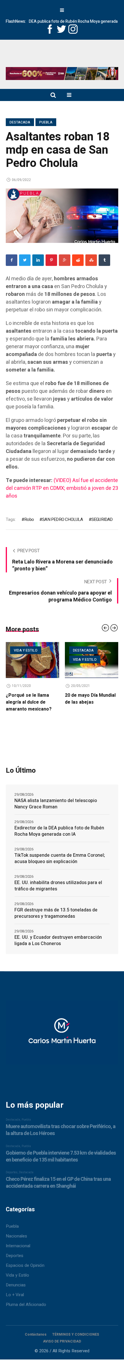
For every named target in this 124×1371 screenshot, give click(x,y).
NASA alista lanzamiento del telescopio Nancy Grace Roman (55, 803)
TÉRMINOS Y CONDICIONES (75, 1334)
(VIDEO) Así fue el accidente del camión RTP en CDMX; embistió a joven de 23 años (62, 488)
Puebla (45, 122)
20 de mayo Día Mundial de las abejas (90, 699)
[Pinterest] (51, 260)
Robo (29, 519)
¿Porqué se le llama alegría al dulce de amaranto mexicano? (29, 702)
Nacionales (16, 1236)
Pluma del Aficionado (26, 1304)
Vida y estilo (25, 650)
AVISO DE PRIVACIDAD (62, 1341)
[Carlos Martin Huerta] (62, 1035)
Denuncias (16, 1285)
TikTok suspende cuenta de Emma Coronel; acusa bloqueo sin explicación (59, 858)
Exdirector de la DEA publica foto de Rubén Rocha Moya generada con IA (59, 831)
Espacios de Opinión (25, 1265)
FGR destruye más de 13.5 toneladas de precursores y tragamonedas (55, 913)
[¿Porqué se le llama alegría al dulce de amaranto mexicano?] (32, 660)
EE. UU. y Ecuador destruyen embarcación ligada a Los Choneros (58, 940)
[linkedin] (38, 260)
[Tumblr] (104, 260)
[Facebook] (11, 260)
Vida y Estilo (17, 1275)
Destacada (20, 122)
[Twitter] (25, 260)
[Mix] (91, 260)
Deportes (14, 1255)
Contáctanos (35, 1334)
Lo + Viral (15, 1295)
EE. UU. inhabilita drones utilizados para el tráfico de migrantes (58, 885)
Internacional (18, 1246)
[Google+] (64, 260)
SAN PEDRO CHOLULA (62, 519)
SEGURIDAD (102, 519)
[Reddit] (78, 260)
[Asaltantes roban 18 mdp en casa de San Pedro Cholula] (62, 215)
